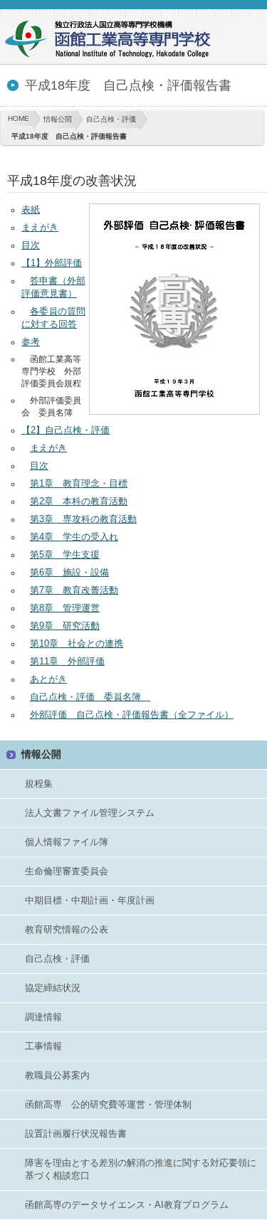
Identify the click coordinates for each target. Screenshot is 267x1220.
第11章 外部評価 (67, 661)
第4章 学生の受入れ (74, 536)
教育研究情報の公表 (66, 929)
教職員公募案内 (57, 1075)
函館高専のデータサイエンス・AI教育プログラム (127, 1204)
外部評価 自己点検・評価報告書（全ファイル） (132, 714)
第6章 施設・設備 (69, 572)
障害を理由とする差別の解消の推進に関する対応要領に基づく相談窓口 (140, 1169)
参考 (30, 341)
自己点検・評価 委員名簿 (90, 696)
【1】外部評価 (51, 263)
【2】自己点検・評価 (65, 430)
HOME (18, 118)
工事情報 (43, 1046)
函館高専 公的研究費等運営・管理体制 (108, 1104)
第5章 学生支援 (65, 554)
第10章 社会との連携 (76, 643)
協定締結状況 (52, 987)
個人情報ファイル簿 (66, 842)
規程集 (39, 783)
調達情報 (43, 1017)
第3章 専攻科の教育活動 (83, 519)
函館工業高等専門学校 (114, 41)
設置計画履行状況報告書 (76, 1133)
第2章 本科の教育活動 (78, 501)
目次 (30, 245)
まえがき (39, 227)
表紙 (30, 209)
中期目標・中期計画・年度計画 (90, 900)
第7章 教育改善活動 (74, 590)
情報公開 (57, 119)
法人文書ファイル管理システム (90, 812)
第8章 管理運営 (65, 608)
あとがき (48, 679)
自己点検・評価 (111, 119)
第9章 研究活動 (65, 625)
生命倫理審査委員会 (66, 871)
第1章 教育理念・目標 (78, 483)
